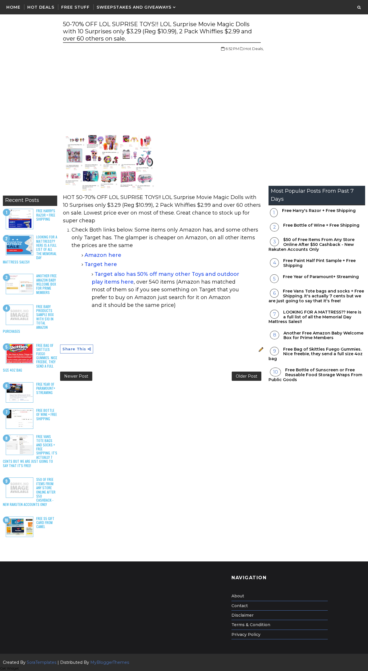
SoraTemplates (41, 662)
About (237, 596)
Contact (239, 605)
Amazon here (103, 255)
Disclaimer (242, 615)
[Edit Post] (260, 349)
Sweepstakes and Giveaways (134, 7)
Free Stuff (75, 7)
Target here (101, 264)
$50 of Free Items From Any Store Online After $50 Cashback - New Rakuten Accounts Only (311, 244)
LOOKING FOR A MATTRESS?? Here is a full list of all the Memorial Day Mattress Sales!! (315, 316)
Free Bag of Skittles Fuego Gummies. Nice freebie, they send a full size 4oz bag (316, 354)
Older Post (246, 376)
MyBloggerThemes (109, 662)
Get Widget (9, 668)
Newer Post (76, 376)
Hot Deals (40, 7)
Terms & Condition (250, 624)
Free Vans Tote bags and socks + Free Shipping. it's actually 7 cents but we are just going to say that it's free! (316, 295)
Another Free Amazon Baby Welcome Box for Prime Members (46, 284)
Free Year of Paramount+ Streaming (45, 388)
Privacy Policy (245, 634)
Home (13, 7)
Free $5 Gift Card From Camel (45, 522)
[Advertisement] (30, 106)
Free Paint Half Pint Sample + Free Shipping (319, 263)
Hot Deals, (254, 48)
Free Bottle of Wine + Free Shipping (46, 414)
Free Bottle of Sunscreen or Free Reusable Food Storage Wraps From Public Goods (315, 374)
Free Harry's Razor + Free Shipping (45, 214)
